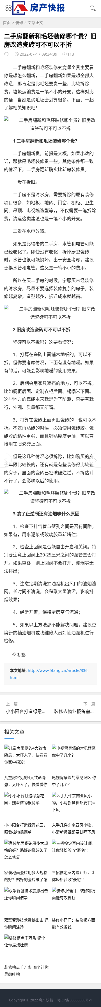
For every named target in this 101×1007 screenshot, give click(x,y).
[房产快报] (39, 13)
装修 (19, 22)
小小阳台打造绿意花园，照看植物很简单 (46, 711)
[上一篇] (5, 460)
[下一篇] (95, 460)
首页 (7, 22)
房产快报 (46, 1000)
